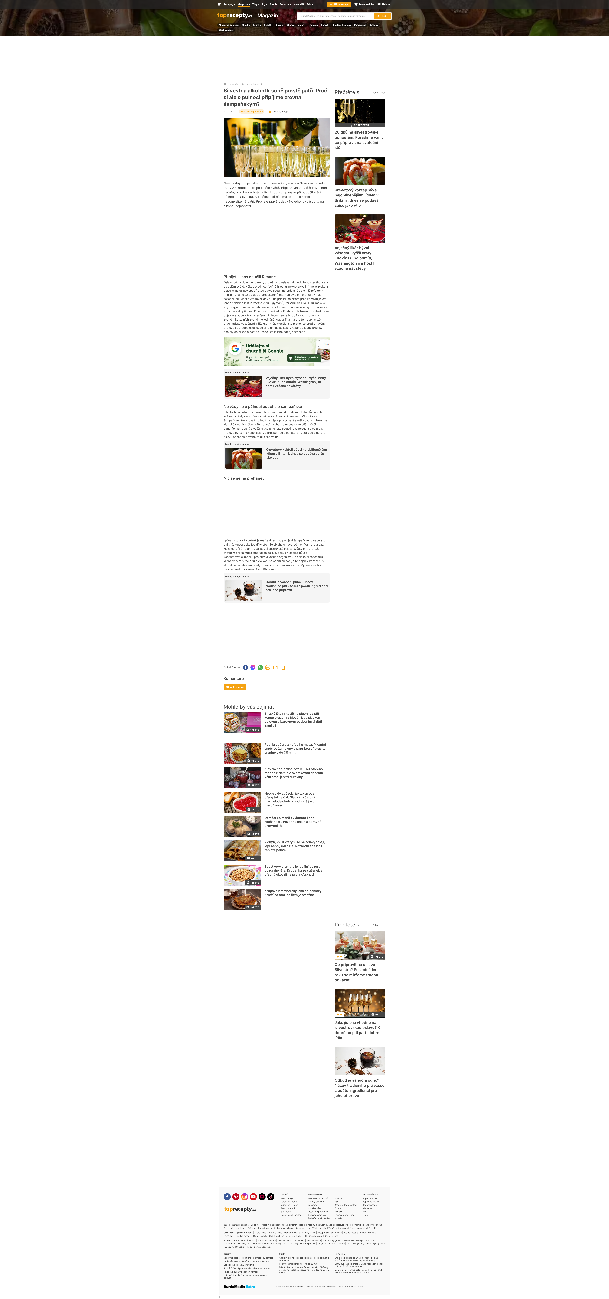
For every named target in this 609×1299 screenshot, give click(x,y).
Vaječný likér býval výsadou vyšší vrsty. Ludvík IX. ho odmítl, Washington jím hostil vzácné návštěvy (296, 382)
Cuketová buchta (336, 1243)
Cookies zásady (316, 1208)
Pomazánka (360, 25)
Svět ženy (286, 1211)
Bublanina (229, 1247)
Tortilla (302, 1225)
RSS (336, 1201)
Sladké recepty (244, 1236)
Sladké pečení (226, 30)
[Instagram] (244, 1196)
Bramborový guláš (331, 1240)
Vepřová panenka (358, 1228)
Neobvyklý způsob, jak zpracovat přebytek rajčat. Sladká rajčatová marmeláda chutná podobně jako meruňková (290, 799)
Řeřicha (378, 1225)
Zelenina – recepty (260, 1225)
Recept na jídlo (288, 1198)
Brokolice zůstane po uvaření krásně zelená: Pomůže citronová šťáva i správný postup (356, 1259)
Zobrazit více (379, 92)
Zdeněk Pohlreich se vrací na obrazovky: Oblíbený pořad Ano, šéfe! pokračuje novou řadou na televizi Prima (304, 1270)
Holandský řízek (279, 1243)
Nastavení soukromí (318, 1198)
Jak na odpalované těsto (339, 1225)
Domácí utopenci (262, 1247)
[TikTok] (270, 1196)
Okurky (290, 25)
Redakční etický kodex (319, 1218)
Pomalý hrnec (308, 1232)
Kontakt (338, 1218)
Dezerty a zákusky (316, 1225)
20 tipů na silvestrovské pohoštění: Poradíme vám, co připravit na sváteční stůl (359, 140)
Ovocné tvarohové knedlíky (291, 1240)
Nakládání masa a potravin (284, 1225)
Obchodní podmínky (318, 1211)
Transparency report (345, 1215)
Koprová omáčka (261, 1243)
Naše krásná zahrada (291, 1215)
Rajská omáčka (313, 1240)
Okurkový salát (244, 1243)
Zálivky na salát (319, 1228)
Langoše (322, 1243)
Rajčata (314, 25)
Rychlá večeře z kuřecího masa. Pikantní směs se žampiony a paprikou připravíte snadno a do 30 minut (295, 748)
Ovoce (335, 1236)
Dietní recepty (260, 1236)
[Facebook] (227, 1196)
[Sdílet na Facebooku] (245, 667)
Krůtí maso (247, 1232)
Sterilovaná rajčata (267, 1240)
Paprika (257, 25)
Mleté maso (260, 1232)
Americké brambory (363, 1225)
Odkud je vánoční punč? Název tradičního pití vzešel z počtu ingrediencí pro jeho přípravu (297, 586)
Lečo (349, 1243)
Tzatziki (372, 1228)
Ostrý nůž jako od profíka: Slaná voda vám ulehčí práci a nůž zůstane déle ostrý (359, 1265)
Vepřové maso (275, 1232)
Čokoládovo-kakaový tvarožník (239, 1264)
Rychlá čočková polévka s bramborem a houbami (247, 1268)
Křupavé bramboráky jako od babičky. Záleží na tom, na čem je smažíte (293, 893)
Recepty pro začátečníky (329, 1232)
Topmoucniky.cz (371, 1201)
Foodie (338, 1208)
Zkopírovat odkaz (282, 667)
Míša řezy (293, 1243)
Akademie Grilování (229, 25)
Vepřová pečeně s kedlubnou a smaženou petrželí (248, 1257)
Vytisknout (267, 667)
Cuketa (279, 25)
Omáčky (374, 25)
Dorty (327, 1236)
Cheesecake (348, 1240)
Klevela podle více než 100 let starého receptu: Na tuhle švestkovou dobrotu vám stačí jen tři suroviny (294, 773)
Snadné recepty (368, 1232)
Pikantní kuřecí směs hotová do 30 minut (299, 1264)
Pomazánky (243, 1225)
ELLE (365, 1211)
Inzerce (338, 1198)
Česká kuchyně (276, 1236)
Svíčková (252, 1228)
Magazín (267, 16)
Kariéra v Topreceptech (346, 1205)
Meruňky (302, 25)
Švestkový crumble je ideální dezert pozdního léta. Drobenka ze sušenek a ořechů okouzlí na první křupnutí (293, 870)
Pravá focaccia (265, 1228)
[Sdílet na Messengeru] (252, 667)
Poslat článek (275, 667)
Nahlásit (339, 1211)
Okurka (246, 25)
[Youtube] (253, 1196)
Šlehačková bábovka (284, 1228)
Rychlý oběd (379, 1243)
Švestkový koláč (244, 1247)
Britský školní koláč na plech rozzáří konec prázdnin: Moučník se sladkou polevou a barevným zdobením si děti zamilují (293, 719)
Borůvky (325, 25)
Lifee (365, 1215)
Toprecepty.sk (370, 1198)
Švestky (268, 25)
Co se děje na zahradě (235, 1228)
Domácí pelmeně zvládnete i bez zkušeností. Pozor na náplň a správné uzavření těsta (293, 822)
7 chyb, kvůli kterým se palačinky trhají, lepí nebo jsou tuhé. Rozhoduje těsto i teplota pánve (295, 846)
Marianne (367, 1208)
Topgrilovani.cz (370, 1205)
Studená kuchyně (342, 25)
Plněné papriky (248, 1240)
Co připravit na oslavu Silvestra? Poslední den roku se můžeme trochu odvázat (356, 972)
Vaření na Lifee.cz (289, 1201)
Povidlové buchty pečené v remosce (242, 1271)
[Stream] (262, 1196)
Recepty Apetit (288, 1208)
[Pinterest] (235, 1196)
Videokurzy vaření (289, 1205)
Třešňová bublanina (338, 1228)
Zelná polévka (303, 1228)
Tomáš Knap (281, 111)
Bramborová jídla (292, 1232)
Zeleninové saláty (294, 1236)
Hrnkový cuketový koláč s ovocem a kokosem (246, 1261)
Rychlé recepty (351, 1232)
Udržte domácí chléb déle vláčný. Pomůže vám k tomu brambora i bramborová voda (358, 1271)
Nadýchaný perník (362, 1243)
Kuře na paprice (308, 1243)
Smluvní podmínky (317, 1215)
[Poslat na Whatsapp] (260, 667)
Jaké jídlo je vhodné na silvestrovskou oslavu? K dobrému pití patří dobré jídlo (357, 1030)
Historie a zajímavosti (251, 84)
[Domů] (225, 84)
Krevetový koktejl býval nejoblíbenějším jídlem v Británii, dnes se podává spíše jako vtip (296, 453)
